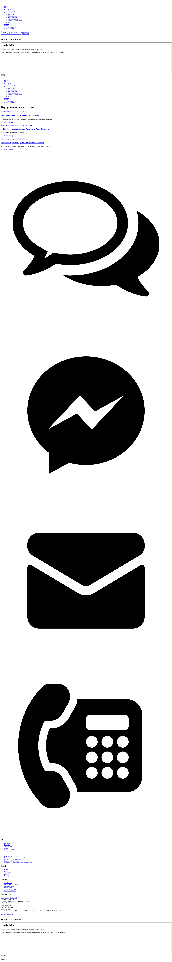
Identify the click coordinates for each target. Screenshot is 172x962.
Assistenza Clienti (9, 886)
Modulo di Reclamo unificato (12, 859)
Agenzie (6, 24)
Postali (6, 869)
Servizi (6, 12)
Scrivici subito (5, 34)
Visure (10, 22)
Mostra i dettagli (8, 122)
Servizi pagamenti (13, 19)
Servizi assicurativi (13, 17)
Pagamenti (7, 874)
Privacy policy (5, 898)
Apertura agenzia (13, 11)
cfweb (5, 959)
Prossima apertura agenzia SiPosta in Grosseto (22, 142)
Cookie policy (14, 898)
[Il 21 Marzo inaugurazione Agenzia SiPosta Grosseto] (16, 125)
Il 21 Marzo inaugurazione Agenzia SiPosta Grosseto (25, 129)
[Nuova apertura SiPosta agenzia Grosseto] (13, 111)
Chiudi (3, 75)
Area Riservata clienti (24, 32)
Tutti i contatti (8, 883)
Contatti (6, 25)
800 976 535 (25, 34)
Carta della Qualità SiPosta (11, 856)
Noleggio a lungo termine (15, 20)
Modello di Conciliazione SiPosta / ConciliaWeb (18, 862)
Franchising (7, 9)
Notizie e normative (9, 28)
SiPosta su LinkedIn (10, 891)
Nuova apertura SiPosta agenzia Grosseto (20, 115)
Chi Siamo (7, 8)
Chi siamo (7, 843)
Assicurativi (7, 873)
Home (6, 6)
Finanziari (7, 871)
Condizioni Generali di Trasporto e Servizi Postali (18, 858)
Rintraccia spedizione (15, 34)
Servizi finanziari (12, 16)
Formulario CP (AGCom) (11, 861)
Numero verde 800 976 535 (12, 884)
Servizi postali (12, 14)
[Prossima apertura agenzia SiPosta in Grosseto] (14, 139)
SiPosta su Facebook (10, 889)
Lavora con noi (12, 27)
